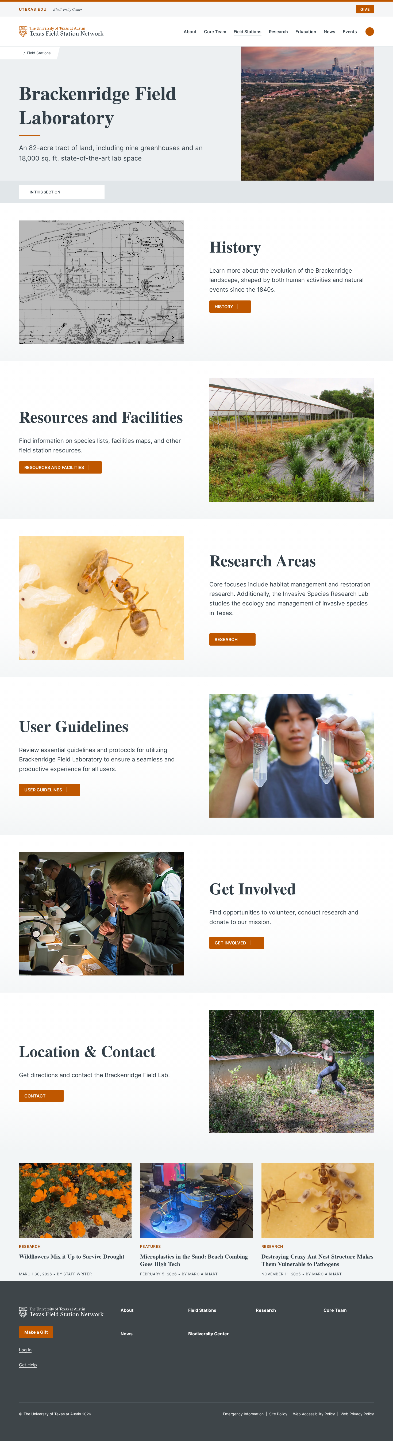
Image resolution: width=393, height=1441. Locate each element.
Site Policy (278, 1414)
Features (150, 1246)
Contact (35, 1096)
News (329, 31)
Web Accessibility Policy (314, 1414)
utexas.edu (33, 9)
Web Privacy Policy (357, 1414)
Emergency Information (243, 1414)
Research (278, 31)
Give (365, 9)
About (190, 31)
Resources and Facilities (54, 467)
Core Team (215, 31)
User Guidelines (43, 789)
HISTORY (224, 306)
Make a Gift (36, 1332)
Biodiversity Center (67, 9)
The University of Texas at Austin (52, 1414)
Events (350, 31)
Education (305, 31)
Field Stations (247, 31)
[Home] (20, 52)
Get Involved (230, 943)
